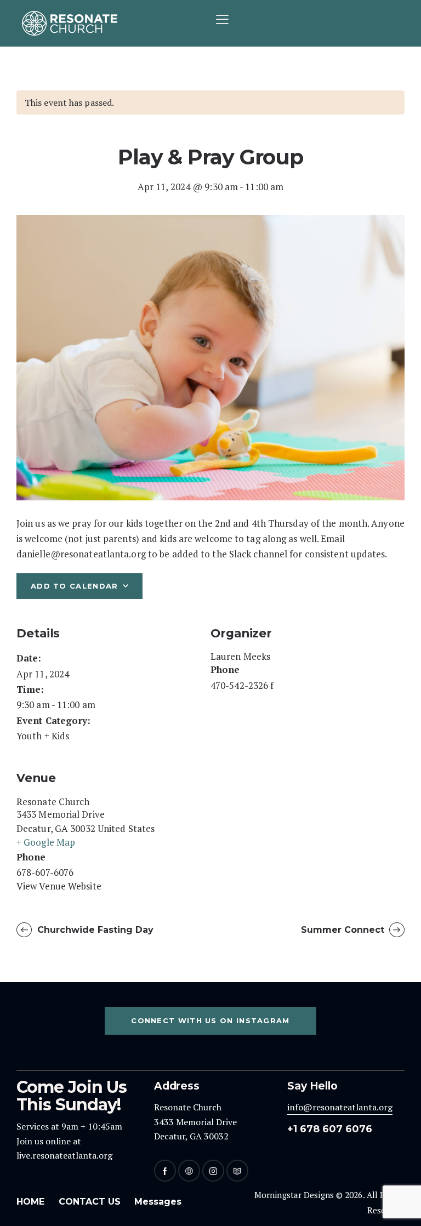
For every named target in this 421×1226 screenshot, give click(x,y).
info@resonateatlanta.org (339, 1107)
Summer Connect (344, 930)
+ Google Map (45, 842)
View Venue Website (58, 886)
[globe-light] (189, 1171)
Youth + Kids (42, 735)
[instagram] (213, 1171)
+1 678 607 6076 (329, 1129)
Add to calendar (74, 585)
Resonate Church (53, 801)
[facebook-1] (165, 1171)
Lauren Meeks (240, 656)
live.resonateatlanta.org (64, 1155)
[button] (222, 18)
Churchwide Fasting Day (94, 930)
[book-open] (237, 1171)
